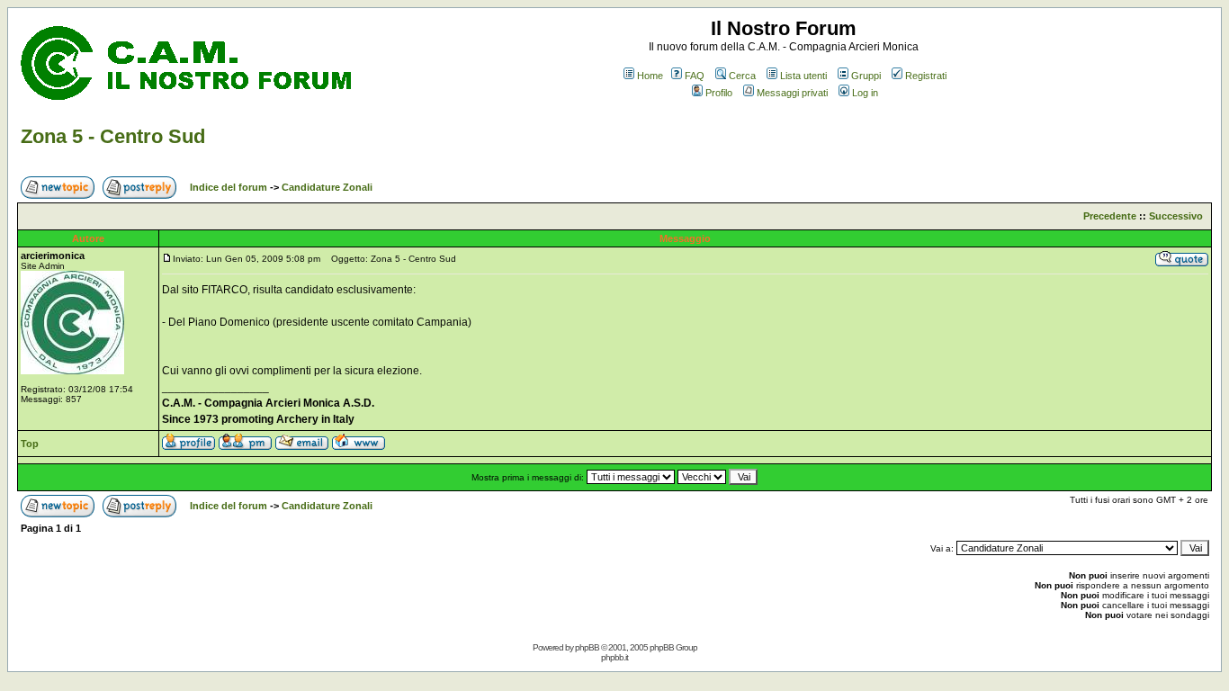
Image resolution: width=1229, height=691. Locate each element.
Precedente (1109, 216)
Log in (865, 92)
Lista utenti (803, 75)
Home (650, 75)
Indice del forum (228, 187)
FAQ (694, 75)
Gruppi (866, 75)
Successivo (1176, 216)
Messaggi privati (792, 92)
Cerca (742, 75)
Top (30, 443)
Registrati (925, 75)
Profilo (718, 92)
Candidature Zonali (327, 187)
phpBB (587, 647)
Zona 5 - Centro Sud (113, 136)
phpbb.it (614, 657)
